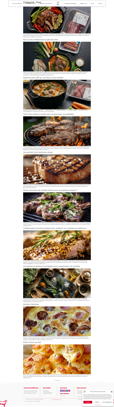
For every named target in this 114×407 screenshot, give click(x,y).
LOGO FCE (58, 3)
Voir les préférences (107, 402)
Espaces (99, 3)
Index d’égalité (41, 399)
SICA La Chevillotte (46, 391)
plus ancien (57, 380)
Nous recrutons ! (62, 395)
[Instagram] (63, 391)
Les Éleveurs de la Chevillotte (46, 3)
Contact (92, 3)
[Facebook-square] (61, 391)
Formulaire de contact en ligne (81, 396)
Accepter (88, 402)
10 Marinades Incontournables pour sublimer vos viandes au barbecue (54, 228)
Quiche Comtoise (31, 304)
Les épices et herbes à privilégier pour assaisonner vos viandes (51, 266)
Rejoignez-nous (83, 3)
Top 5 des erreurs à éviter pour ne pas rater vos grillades (48, 114)
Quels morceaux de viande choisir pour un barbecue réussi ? (50, 190)
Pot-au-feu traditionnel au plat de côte (40, 39)
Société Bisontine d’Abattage (70, 3)
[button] (111, 391)
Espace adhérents (81, 399)
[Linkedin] (67, 391)
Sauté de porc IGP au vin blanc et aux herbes (43, 77)
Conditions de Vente (29, 399)
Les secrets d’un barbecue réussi (38, 152)
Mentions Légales (98, 404)
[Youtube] (65, 391)
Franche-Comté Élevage (17, 3)
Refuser (97, 402)
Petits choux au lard (32, 342)
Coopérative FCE (45, 390)
